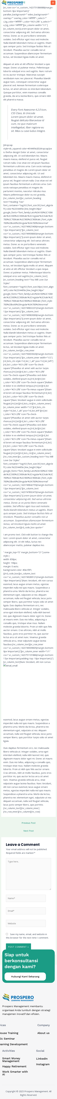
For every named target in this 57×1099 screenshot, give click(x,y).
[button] (53, 2)
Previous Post (29, 822)
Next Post (28, 830)
